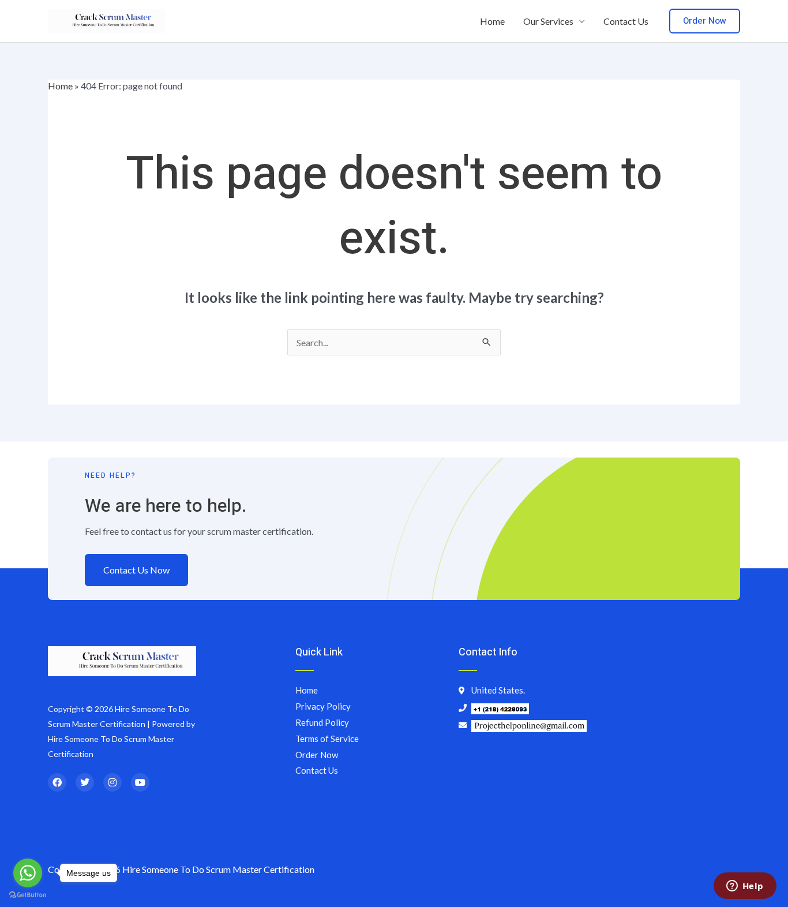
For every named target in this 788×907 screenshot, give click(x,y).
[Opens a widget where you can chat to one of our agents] (744, 886)
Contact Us (625, 21)
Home (492, 21)
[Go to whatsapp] (27, 873)
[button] (704, 21)
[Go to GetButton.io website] (27, 895)
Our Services (548, 21)
